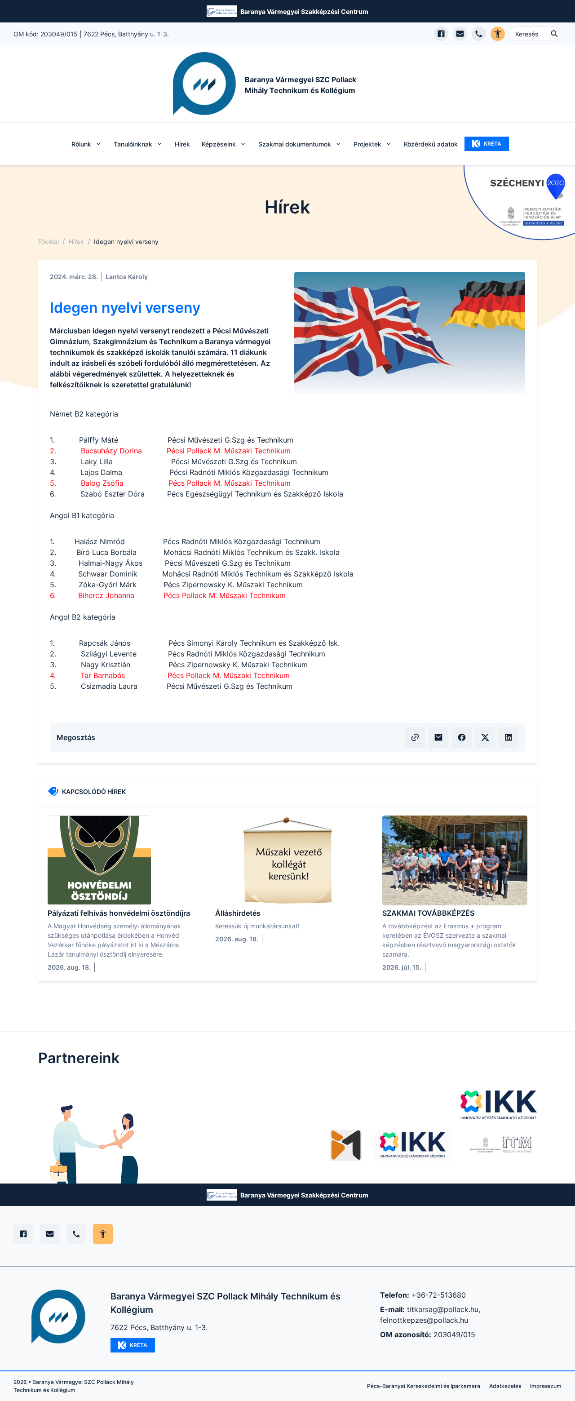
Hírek (182, 144)
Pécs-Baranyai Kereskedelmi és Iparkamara (423, 1386)
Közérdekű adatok (431, 144)
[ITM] (501, 1145)
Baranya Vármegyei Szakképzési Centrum (304, 11)
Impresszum (546, 1386)
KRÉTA (492, 143)
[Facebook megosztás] (462, 737)
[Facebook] (23, 1234)
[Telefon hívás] (479, 34)
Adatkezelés (505, 1386)
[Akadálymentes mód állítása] (103, 1234)
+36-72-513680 (438, 1294)
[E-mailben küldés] (438, 737)
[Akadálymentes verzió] (498, 34)
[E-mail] (50, 1234)
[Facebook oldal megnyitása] (441, 34)
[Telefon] (76, 1234)
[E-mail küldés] (460, 34)
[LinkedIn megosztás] (508, 737)
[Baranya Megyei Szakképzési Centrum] (346, 1145)
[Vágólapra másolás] (415, 737)
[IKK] (498, 1105)
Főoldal (48, 241)
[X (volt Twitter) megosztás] (485, 737)
